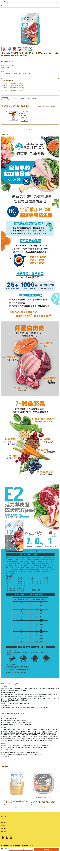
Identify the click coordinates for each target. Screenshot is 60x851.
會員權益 (3, 819)
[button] (58, 791)
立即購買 (46, 849)
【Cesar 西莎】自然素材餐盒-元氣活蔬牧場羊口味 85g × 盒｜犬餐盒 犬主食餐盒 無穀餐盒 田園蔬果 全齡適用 (43, 801)
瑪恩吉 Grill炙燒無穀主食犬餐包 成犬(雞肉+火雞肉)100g (16, 801)
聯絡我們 (3, 831)
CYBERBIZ (32, 845)
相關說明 (3, 825)
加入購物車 (21, 849)
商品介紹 (30, 129)
